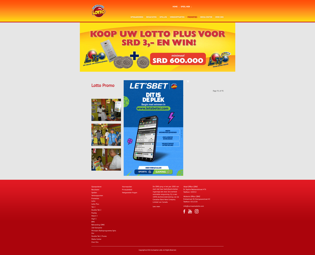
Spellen (163, 17)
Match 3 (94, 216)
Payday (94, 213)
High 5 (93, 219)
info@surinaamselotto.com (193, 206)
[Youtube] (190, 213)
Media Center (206, 17)
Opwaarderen (137, 17)
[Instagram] (196, 213)
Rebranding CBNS (97, 225)
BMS (93, 222)
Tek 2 (93, 207)
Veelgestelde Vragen (129, 192)
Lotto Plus (95, 204)
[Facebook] (184, 213)
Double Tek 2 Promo (99, 236)
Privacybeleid (127, 189)
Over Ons (219, 17)
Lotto (93, 201)
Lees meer (156, 206)
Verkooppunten (177, 17)
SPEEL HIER (185, 7)
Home (175, 7)
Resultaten (151, 17)
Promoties (192, 17)
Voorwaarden (127, 187)
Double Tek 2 (96, 210)
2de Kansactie (96, 228)
